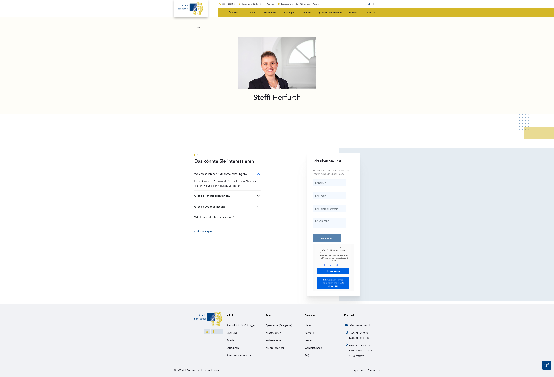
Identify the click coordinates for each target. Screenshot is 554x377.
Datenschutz (374, 370)
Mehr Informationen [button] (333, 265)
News (308, 325)
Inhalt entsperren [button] (333, 271)
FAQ (198, 155)
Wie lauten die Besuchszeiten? (214, 217)
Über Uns (233, 12)
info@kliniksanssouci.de (360, 325)
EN (374, 4)
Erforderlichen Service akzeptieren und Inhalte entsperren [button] (333, 282)
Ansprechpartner (275, 347)
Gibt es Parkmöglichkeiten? (212, 196)
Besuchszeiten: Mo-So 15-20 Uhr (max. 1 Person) (299, 4)
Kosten (308, 340)
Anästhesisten (273, 332)
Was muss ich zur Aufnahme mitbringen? (220, 174)
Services (307, 12)
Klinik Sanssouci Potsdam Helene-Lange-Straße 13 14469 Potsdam (361, 350)
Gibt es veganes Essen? (209, 207)
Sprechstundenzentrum (330, 12)
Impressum (358, 370)
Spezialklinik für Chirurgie (241, 325)
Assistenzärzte (273, 340)
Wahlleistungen (313, 347)
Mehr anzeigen (203, 231)
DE (369, 4)
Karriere (353, 12)
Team (269, 315)
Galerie (252, 12)
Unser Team (270, 12)
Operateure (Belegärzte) (279, 325)
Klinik (230, 315)
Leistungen (288, 12)
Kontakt (371, 12)
